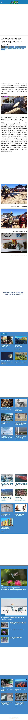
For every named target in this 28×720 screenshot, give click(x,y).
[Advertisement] (14, 20)
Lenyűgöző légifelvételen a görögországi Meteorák (19, 347)
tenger (2, 49)
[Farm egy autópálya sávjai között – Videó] (21, 356)
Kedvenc (2, 614)
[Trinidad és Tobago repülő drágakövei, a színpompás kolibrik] (14, 577)
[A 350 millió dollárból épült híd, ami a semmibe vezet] (21, 431)
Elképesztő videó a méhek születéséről (6, 408)
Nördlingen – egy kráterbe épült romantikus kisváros (20, 499)
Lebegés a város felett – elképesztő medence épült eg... (7, 484)
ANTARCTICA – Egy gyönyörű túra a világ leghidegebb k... (6, 437)
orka (22, 48)
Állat (2, 585)
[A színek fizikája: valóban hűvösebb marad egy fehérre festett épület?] (7, 522)
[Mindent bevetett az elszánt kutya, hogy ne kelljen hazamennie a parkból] (21, 417)
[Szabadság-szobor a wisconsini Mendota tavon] (14, 607)
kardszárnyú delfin (5, 48)
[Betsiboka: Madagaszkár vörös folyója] (21, 683)
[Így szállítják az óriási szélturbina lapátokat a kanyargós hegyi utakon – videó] (7, 492)
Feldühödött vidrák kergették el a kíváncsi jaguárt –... (7, 689)
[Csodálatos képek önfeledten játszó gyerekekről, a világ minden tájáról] (21, 697)
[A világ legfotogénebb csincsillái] (5, 640)
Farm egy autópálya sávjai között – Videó (20, 361)
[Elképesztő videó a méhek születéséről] (7, 403)
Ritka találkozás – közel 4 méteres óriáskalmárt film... (21, 484)
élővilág (17, 46)
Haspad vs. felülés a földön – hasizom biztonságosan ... (20, 514)
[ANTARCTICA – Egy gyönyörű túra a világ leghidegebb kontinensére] (7, 431)
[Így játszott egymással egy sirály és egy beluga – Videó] (7, 697)
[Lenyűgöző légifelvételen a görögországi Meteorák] (21, 340)
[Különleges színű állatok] (5, 632)
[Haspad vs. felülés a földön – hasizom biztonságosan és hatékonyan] (21, 508)
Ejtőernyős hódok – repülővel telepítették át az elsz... (7, 362)
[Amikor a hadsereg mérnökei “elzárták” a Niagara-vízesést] (5, 625)
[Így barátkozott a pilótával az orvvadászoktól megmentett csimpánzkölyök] (7, 340)
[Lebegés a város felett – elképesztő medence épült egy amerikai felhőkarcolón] (7, 478)
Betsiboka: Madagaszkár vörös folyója (20, 689)
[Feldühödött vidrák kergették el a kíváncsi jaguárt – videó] (7, 683)
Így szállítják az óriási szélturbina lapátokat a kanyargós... (7, 499)
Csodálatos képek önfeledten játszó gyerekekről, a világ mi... (20, 704)
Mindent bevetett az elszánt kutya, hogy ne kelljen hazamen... (20, 423)
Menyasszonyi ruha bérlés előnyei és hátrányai (5, 514)
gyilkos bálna (23, 46)
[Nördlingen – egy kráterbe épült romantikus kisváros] (21, 492)
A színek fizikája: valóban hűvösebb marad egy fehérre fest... (6, 529)
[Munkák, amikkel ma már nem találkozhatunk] (21, 403)
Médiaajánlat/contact (14, 717)
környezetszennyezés (15, 48)
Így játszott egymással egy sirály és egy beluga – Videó (6, 703)
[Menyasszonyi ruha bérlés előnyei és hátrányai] (7, 508)
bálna (6, 46)
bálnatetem (11, 46)
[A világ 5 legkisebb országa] (7, 417)
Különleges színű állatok (16, 629)
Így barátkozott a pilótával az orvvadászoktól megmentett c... (5, 347)
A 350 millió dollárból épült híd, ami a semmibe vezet (20, 437)
